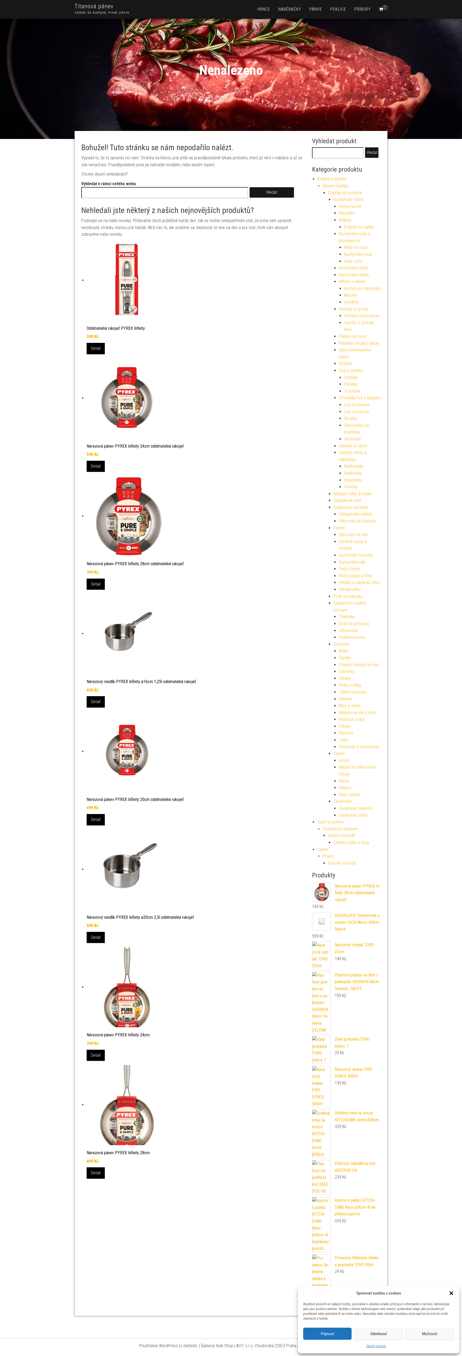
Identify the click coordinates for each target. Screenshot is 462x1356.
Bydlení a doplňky (332, 178)
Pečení (339, 527)
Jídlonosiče (348, 630)
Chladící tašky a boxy (351, 842)
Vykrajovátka (350, 589)
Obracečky (353, 480)
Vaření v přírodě (341, 835)
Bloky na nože (356, 247)
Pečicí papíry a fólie (355, 575)
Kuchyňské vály (352, 562)
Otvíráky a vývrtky (354, 309)
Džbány (345, 678)
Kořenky (345, 699)
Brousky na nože (342, 863)
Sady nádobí (349, 794)
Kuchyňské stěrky (354, 274)
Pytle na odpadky (348, 596)
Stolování (341, 644)
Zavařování (342, 801)
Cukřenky (347, 671)
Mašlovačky (354, 466)
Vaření (338, 753)
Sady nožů (353, 261)
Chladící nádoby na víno (359, 664)
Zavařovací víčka (353, 815)
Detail (96, 348)
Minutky (350, 295)
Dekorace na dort (353, 534)
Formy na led (350, 206)
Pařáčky (351, 384)
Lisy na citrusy (356, 411)
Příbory (362, 9)
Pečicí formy (349, 568)
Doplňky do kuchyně (345, 192)
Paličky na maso (353, 336)
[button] (451, 1293)
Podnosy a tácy (352, 719)
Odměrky (351, 302)
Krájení (328, 856)
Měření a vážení (352, 281)
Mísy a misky (350, 705)
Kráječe (345, 220)
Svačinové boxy (352, 637)
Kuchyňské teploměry (362, 288)
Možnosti (429, 1333)
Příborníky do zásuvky (357, 521)
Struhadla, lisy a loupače (359, 397)
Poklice (338, 9)
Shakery (346, 363)
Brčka (343, 650)
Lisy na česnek (356, 404)
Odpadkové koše (347, 500)
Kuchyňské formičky (356, 555)
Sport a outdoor (330, 821)
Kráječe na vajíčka (359, 227)
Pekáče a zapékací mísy (359, 582)
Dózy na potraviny (354, 623)
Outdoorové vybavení (341, 828)
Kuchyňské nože (358, 254)
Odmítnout (378, 1333)
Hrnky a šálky (350, 685)
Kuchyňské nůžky (353, 267)
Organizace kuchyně (350, 507)
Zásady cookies (376, 1346)
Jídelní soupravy (353, 692)
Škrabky (350, 418)
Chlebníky (347, 616)
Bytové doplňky (335, 185)
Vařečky (351, 486)
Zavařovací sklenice (356, 808)
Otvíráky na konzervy (361, 315)
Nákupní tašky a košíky (352, 493)
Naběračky (289, 9)
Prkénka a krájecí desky (359, 343)
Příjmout (327, 1333)
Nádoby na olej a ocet (357, 712)
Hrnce (263, 9)
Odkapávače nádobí (355, 514)
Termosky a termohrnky (359, 746)
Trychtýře (352, 391)
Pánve (315, 9)
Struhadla (352, 438)
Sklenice (346, 732)
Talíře (343, 739)
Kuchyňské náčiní (348, 199)
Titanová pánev (94, 6)
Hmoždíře (347, 213)
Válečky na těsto (353, 445)
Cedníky (350, 377)
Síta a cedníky (351, 370)
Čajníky (345, 657)
